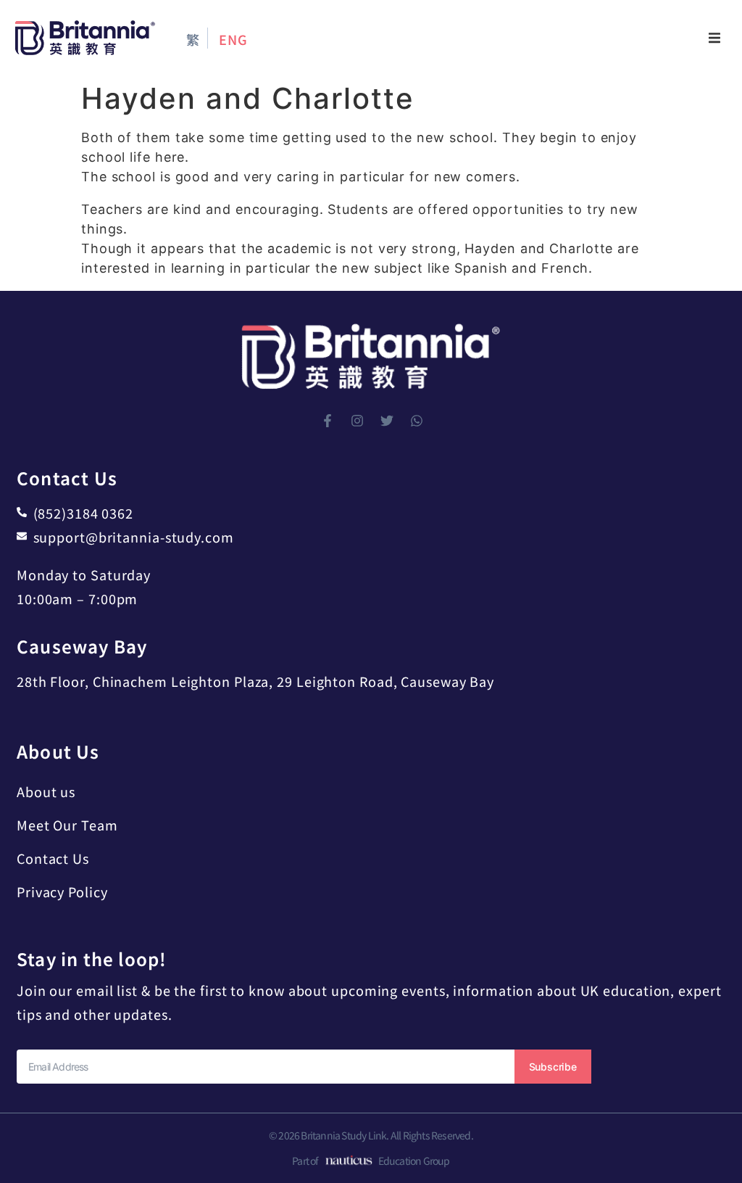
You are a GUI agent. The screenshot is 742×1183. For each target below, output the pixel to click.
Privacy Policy (62, 891)
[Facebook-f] (327, 420)
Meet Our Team (67, 824)
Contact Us (53, 858)
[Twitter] (386, 420)
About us (46, 791)
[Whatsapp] (416, 420)
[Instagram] (357, 420)
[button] (714, 38)
